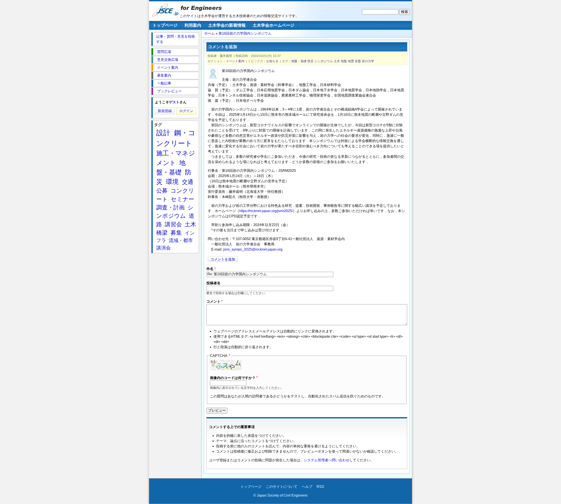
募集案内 (164, 75)
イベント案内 (235, 61)
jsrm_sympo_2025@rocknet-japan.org (252, 249)
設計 (163, 133)
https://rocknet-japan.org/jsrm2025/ (266, 211)
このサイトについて (281, 486)
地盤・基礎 (299, 61)
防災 (310, 61)
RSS (320, 486)
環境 (172, 181)
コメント (213, 301)
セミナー (182, 199)
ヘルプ (307, 486)
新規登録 (165, 111)
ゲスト (174, 102)
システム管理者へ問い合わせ (326, 460)
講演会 (163, 248)
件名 (209, 269)
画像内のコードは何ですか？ (233, 378)
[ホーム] (165, 16)
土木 (337, 61)
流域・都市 (181, 240)
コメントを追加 (223, 259)
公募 (162, 191)
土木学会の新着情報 (227, 25)
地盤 (344, 61)
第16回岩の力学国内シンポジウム (245, 33)
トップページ (165, 25)
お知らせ (272, 61)
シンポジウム (323, 61)
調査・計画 (170, 207)
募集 (176, 233)
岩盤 (358, 61)
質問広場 (164, 52)
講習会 (173, 224)
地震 (351, 61)
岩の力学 (368, 61)
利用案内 (193, 25)
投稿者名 (213, 283)
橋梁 (162, 233)
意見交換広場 (167, 59)
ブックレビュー (169, 91)
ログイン (186, 111)
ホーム (209, 33)
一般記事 (164, 83)
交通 (187, 182)
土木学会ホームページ (273, 25)
